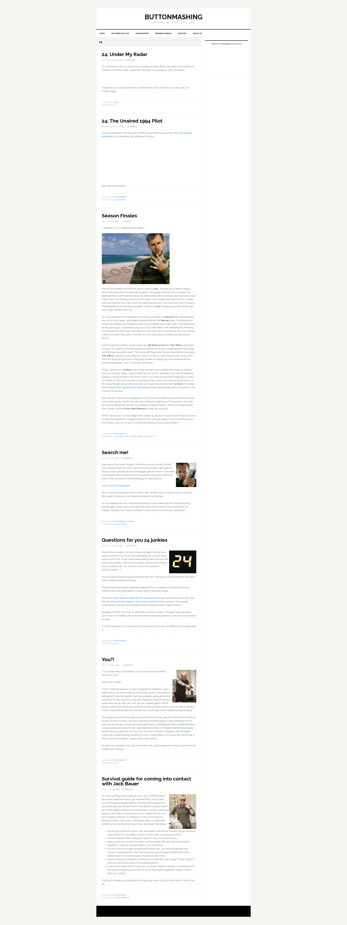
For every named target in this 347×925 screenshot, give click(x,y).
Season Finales (119, 215)
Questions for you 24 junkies (134, 540)
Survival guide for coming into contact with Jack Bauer (146, 781)
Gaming (130, 521)
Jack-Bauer (121, 524)
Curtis (117, 612)
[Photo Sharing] (136, 258)
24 (114, 105)
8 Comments (128, 789)
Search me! (115, 452)
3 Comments (132, 127)
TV (155, 436)
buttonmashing (173, 17)
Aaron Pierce (119, 598)
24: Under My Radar (124, 54)
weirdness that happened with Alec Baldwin (128, 387)
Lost (126, 436)
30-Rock (119, 436)
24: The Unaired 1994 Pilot (132, 121)
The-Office (148, 436)
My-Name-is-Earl (136, 436)
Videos (115, 102)
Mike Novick (136, 598)
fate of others (178, 724)
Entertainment (119, 197)
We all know (150, 598)
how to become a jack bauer (116, 485)
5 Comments (131, 60)
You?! (108, 659)
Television (120, 200)
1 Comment (126, 221)
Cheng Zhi (147, 699)
